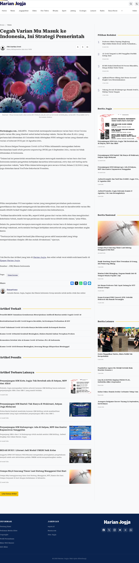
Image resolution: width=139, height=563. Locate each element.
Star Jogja (52, 535)
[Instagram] (114, 530)
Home (4, 11)
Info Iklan (4, 547)
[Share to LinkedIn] (85, 283)
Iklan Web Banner (7, 543)
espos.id (51, 526)
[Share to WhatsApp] (80, 283)
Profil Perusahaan (7, 539)
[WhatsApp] (131, 530)
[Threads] (125, 530)
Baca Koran (112, 11)
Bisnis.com (52, 530)
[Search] (131, 4)
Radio (102, 11)
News (13, 11)
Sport (64, 11)
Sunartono (12, 290)
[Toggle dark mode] (137, 4)
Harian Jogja (39, 257)
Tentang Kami (5, 526)
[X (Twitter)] (109, 530)
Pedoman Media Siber (8, 530)
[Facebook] (104, 530)
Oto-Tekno (45, 11)
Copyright (4, 535)
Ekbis (34, 11)
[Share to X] (76, 283)
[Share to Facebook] (72, 283)
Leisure (93, 11)
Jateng (73, 11)
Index (135, 11)
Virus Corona (13, 275)
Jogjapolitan (24, 11)
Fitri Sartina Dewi (14, 47)
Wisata (55, 11)
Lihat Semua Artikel (9, 494)
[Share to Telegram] (89, 283)
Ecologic (83, 11)
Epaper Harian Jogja (10, 260)
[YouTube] (120, 530)
